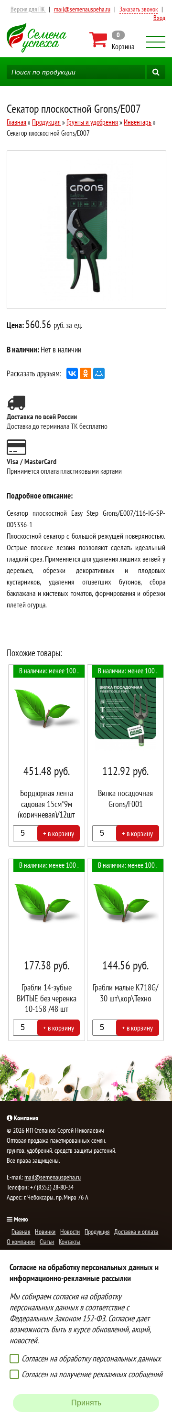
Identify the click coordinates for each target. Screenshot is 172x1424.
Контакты (69, 1241)
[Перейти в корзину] (112, 39)
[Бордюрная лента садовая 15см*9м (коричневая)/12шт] (47, 755)
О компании (21, 1241)
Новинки (45, 1231)
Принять (86, 1403)
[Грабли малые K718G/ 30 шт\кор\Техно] (125, 950)
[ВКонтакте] (72, 373)
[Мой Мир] (99, 373)
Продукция (46, 122)
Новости (70, 1231)
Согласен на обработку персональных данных (91, 1358)
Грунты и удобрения (92, 122)
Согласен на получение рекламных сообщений (92, 1374)
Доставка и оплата (136, 1231)
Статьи (47, 1241)
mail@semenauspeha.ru (82, 9)
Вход (159, 17)
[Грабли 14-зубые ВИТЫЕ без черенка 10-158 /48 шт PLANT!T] (47, 950)
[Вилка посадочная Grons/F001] (125, 755)
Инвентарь (137, 122)
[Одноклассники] (85, 373)
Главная (16, 122)
